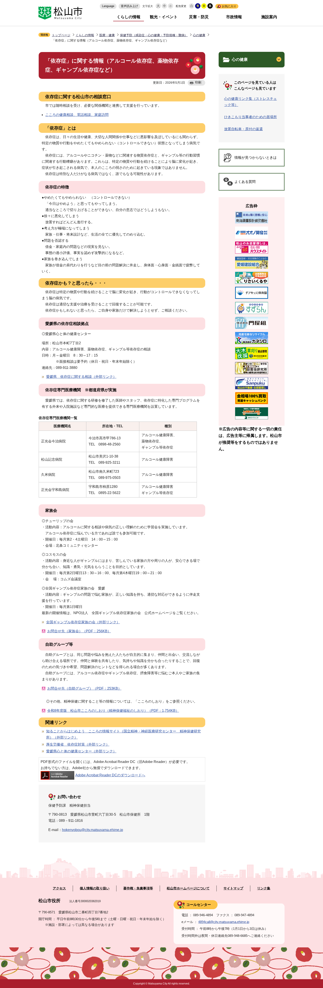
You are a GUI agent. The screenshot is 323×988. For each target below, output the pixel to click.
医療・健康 (107, 35)
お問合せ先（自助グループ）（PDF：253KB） (84, 688)
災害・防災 (199, 17)
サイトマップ (233, 888)
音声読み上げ (129, 6)
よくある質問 (245, 182)
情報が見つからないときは (255, 157)
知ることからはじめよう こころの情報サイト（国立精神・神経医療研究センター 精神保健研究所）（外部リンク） (123, 734)
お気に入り (229, 6)
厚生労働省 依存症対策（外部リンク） (77, 744)
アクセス (59, 888)
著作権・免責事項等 (138, 888)
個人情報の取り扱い (94, 888)
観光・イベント (164, 17)
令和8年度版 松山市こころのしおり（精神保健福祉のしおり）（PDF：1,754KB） (113, 710)
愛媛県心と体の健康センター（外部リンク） (81, 751)
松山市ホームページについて (188, 888)
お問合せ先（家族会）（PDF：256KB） (79, 631)
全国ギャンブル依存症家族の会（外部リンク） (83, 622)
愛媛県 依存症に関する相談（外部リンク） (81, 377)
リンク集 (263, 888)
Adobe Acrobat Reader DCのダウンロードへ (110, 775)
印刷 (198, 82)
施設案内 (269, 17)
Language (108, 6)
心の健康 (199, 35)
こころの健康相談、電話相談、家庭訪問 (77, 115)
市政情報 (234, 17)
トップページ (61, 35)
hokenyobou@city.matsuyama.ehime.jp (92, 830)
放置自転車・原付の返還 (243, 129)
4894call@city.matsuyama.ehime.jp (223, 922)
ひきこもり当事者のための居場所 (250, 117)
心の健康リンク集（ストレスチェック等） (250, 101)
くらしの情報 (128, 17)
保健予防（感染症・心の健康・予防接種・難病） (154, 35)
